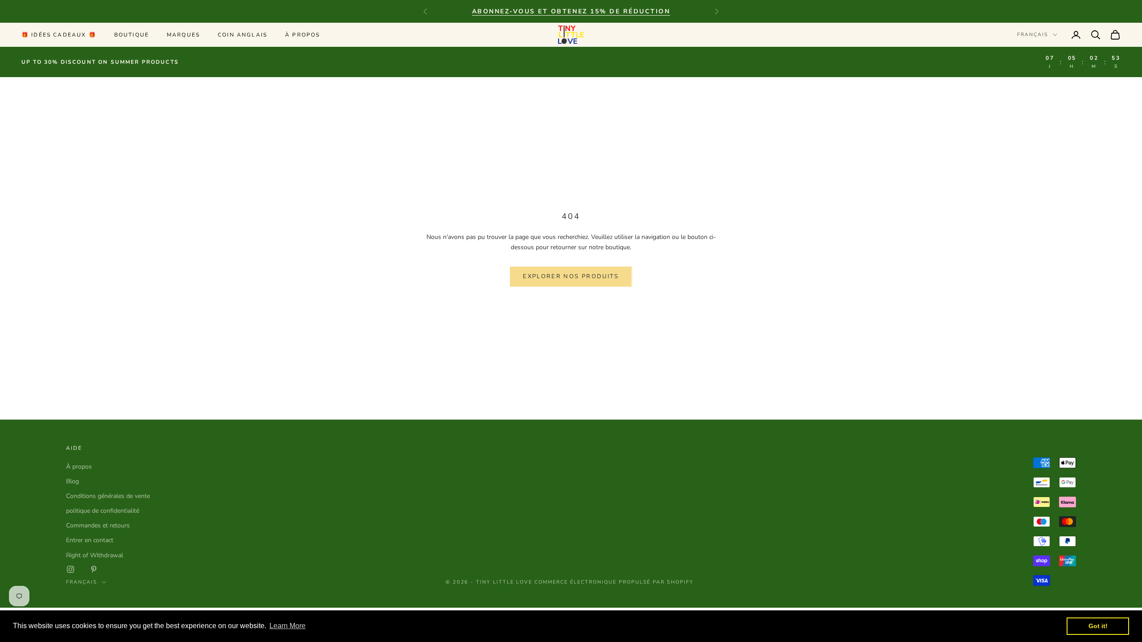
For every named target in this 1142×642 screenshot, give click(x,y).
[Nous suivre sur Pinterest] (93, 569)
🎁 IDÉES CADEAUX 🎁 (58, 34)
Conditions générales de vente (108, 496)
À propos (302, 34)
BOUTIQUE (131, 34)
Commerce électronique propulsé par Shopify (614, 582)
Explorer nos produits (571, 276)
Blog (72, 481)
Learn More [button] (287, 626)
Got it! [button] (1098, 626)
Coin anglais (242, 34)
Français (1032, 34)
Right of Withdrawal (94, 555)
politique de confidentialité (102, 510)
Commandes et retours (98, 525)
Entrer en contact (89, 540)
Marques (183, 34)
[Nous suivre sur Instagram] (70, 569)
